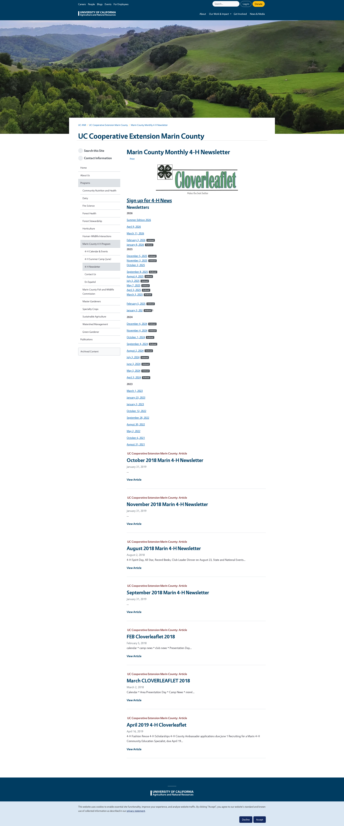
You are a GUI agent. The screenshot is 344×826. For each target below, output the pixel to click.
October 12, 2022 (136, 411)
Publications (86, 339)
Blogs (100, 4)
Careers (82, 4)
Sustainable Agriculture (94, 316)
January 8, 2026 (135, 244)
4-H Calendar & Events (96, 251)
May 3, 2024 (138, 370)
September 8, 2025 (137, 271)
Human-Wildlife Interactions (97, 236)
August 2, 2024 (139, 350)
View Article (134, 479)
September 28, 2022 (138, 417)
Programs (85, 182)
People (91, 4)
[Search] (237, 4)
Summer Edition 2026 (139, 220)
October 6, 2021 (136, 437)
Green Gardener (91, 331)
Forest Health (89, 213)
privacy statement (136, 810)
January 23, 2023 (136, 397)
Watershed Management (95, 324)
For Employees (121, 4)
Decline (246, 819)
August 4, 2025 (135, 276)
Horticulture (89, 228)
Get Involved (240, 13)
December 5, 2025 (137, 256)
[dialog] (172, 813)
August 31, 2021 (136, 444)
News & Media (257, 13)
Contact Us (90, 274)
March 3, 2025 (135, 294)
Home (83, 167)
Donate (258, 4)
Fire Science (89, 205)
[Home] (97, 14)
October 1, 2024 (140, 337)
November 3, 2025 (137, 260)
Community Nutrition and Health (99, 190)
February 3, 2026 (136, 240)
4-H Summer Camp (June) (98, 259)
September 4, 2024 (141, 343)
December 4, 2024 (141, 323)
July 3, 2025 (133, 280)
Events (108, 4)
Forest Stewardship (92, 221)
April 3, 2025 (134, 289)
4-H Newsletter (92, 266)
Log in (246, 4)
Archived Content (89, 351)
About (203, 13)
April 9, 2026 (134, 226)
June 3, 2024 (138, 364)
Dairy (85, 198)
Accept (259, 819)
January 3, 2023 (135, 404)
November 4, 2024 (141, 330)
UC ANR (82, 125)
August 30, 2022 (136, 424)
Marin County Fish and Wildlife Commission (98, 291)
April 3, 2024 (138, 377)
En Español (90, 281)
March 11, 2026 (135, 233)
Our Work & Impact (219, 13)
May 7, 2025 (133, 285)
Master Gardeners (92, 301)
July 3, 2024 (137, 357)
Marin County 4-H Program (96, 243)
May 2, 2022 (133, 431)
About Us (85, 175)
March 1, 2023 (135, 390)
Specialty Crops (90, 309)
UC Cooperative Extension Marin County (108, 125)
